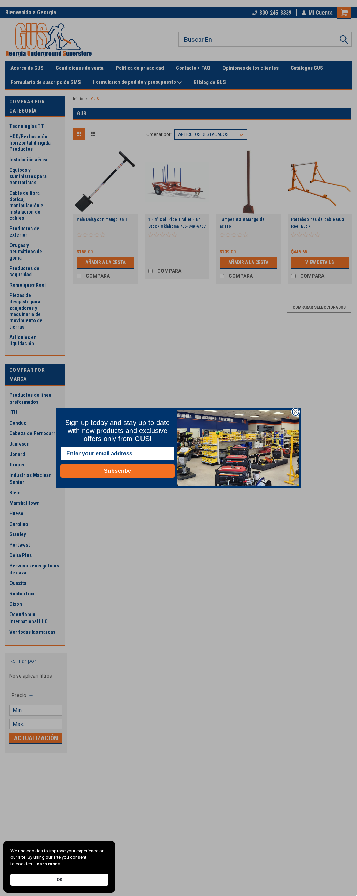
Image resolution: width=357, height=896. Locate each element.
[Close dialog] (295, 411)
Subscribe (117, 471)
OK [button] (59, 879)
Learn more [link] (47, 863)
